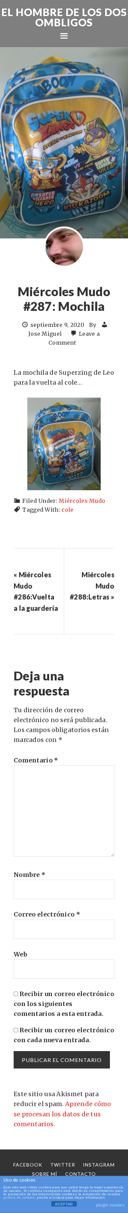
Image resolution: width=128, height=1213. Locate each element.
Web (20, 954)
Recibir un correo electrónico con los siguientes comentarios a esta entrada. (64, 1004)
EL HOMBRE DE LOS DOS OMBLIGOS (64, 17)
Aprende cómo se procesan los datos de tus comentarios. (62, 1114)
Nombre (29, 875)
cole (67, 509)
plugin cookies (110, 1205)
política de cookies (19, 1197)
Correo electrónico (47, 914)
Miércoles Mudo (82, 500)
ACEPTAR (64, 1204)
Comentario (36, 760)
